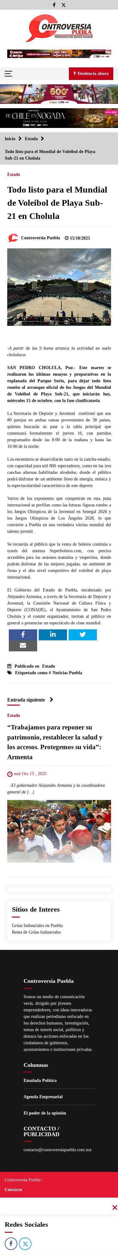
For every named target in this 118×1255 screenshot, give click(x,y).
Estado (13, 174)
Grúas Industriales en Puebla (37, 925)
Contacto (13, 1189)
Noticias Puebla (67, 672)
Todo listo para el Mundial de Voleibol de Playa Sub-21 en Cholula (57, 203)
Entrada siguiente (26, 700)
